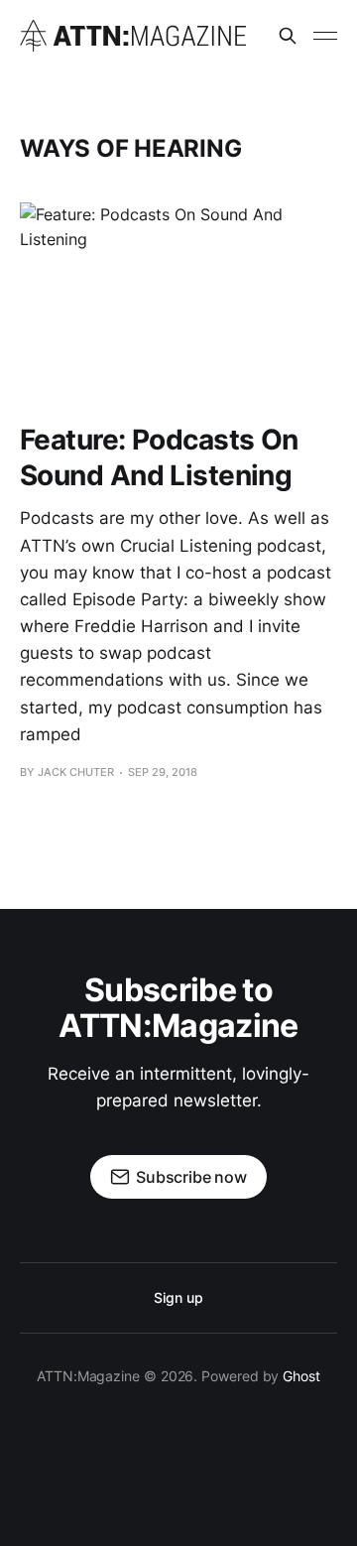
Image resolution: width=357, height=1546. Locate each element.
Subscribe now (191, 1177)
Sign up (178, 1297)
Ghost (301, 1375)
